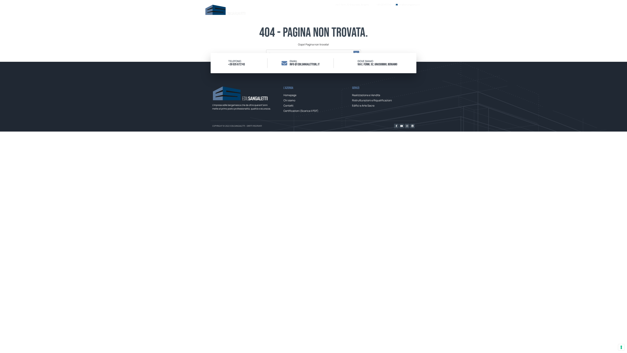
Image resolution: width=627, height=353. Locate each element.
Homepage (337, 13)
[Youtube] (401, 126)
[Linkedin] (412, 126)
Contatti (395, 13)
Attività (374, 13)
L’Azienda (357, 13)
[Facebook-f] (396, 126)
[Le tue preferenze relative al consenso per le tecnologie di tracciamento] (621, 347)
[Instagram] (407, 126)
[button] (414, 13)
